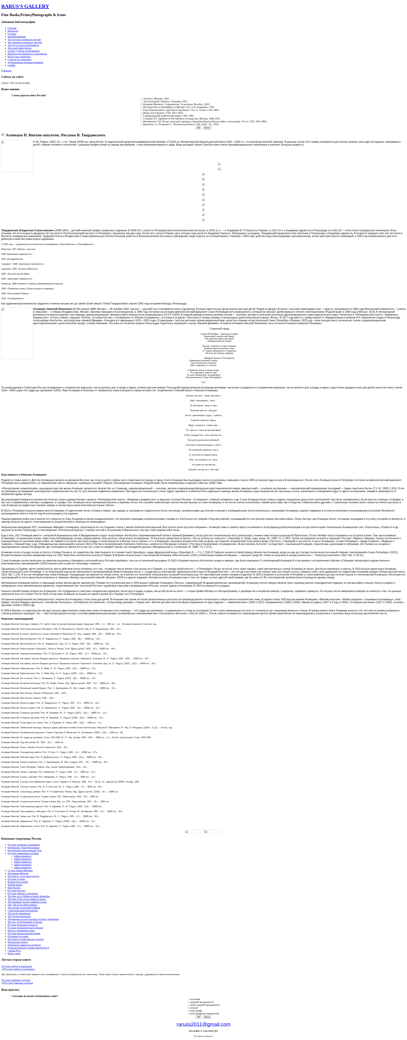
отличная (195, 999)
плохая (193, 1007)
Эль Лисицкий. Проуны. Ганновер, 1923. (165, 101)
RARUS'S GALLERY (25, 6)
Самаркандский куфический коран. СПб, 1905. (168, 115)
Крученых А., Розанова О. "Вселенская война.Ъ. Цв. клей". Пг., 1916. (181, 124)
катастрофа (196, 1010)
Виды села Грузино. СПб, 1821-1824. (163, 112)
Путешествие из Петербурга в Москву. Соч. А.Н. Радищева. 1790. (178, 107)
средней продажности (202, 1002)
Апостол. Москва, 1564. (156, 98)
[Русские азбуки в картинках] (18, 969)
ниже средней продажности (205, 1005)
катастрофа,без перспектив (204, 1013)
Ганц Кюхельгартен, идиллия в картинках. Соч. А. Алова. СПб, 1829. (181, 110)
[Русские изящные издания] (17, 983)
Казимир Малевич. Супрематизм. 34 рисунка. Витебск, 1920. (176, 104)
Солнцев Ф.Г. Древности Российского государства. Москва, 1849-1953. (182, 118)
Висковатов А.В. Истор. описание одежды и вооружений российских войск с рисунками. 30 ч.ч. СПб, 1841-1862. (205, 121)
